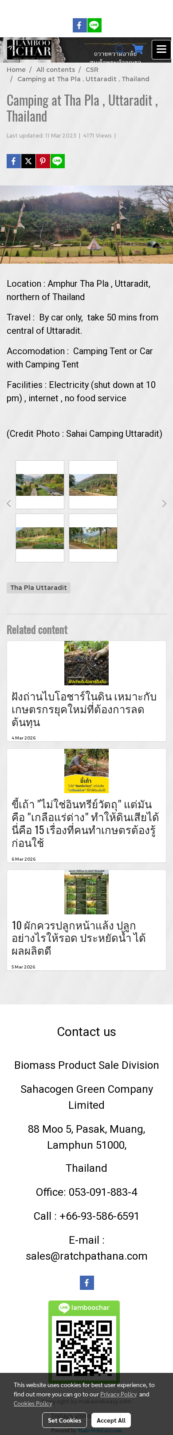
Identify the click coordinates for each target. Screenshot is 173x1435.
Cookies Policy (33, 1403)
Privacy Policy (118, 1394)
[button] (117, 50)
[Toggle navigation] (161, 49)
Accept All (111, 1420)
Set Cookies (64, 1420)
